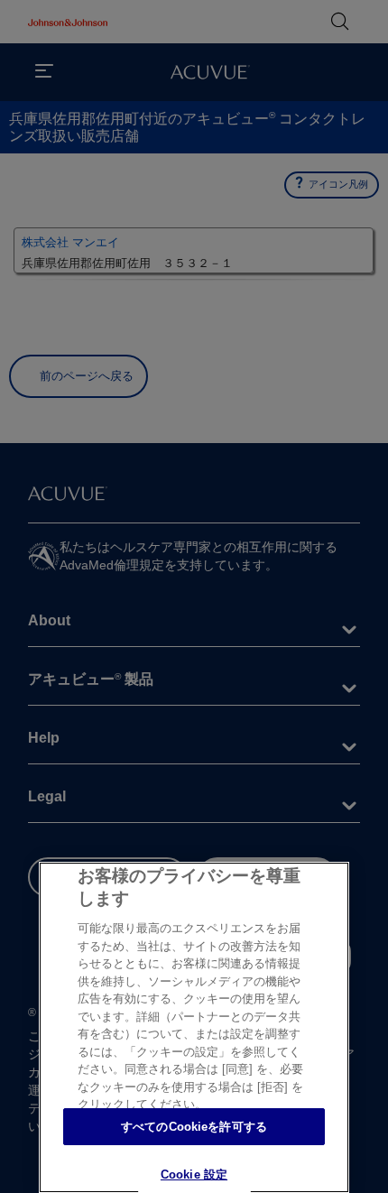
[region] (194, 1027)
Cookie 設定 (194, 1174)
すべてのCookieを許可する (194, 1126)
